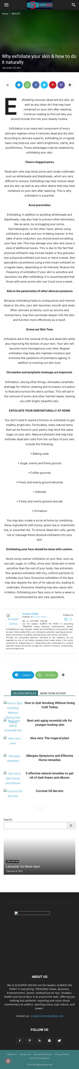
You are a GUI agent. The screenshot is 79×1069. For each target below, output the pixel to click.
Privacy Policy (62, 1054)
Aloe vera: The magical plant (49, 738)
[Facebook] (36, 85)
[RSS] (39, 1040)
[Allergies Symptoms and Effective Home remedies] (13, 760)
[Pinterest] (52, 85)
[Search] (70, 825)
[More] (70, 85)
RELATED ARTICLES (24, 693)
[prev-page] (36, 809)
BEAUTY (16, 13)
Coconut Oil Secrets (49, 791)
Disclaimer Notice (43, 1054)
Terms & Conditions (39, 1058)
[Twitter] (44, 85)
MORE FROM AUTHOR (53, 693)
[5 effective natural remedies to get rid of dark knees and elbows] (13, 778)
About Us (12, 1054)
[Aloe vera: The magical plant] (13, 742)
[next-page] (42, 809)
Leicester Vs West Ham (23, 866)
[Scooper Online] (14, 620)
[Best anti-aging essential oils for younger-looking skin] (13, 725)
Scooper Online (30, 613)
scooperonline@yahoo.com (46, 1016)
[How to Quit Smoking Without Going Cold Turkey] (13, 713)
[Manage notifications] (8, 1061)
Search (8, 819)
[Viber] (61, 85)
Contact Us (25, 1054)
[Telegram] (19, 85)
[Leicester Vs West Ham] (39, 856)
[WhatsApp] (27, 85)
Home (5, 13)
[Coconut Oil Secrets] (13, 795)
